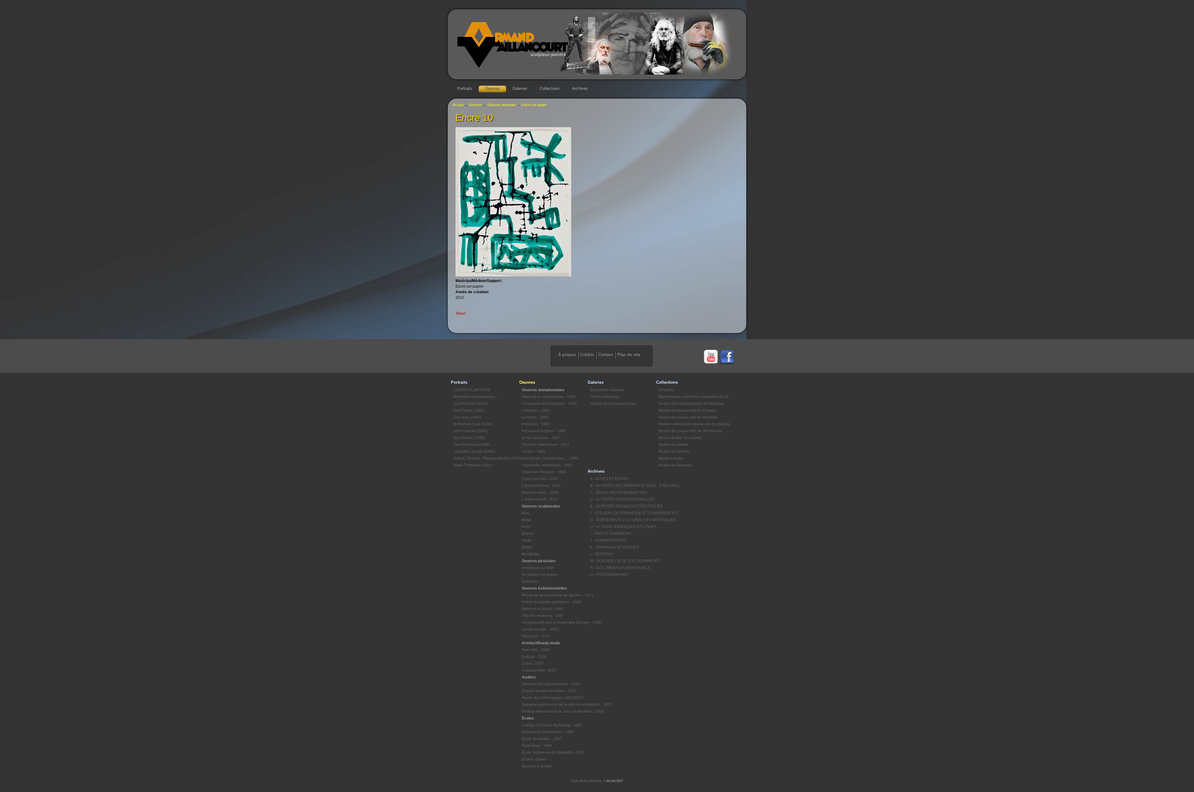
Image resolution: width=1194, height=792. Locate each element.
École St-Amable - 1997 (542, 739)
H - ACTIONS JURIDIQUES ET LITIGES (623, 527)
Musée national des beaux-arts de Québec (691, 424)
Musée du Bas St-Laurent (680, 438)
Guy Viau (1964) (467, 417)
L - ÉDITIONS (601, 554)
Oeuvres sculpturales (541, 506)
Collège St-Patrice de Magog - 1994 (552, 725)
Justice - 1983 (533, 451)
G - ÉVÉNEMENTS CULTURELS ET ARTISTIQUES (623, 520)
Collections (550, 88)
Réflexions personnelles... (475, 397)
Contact (605, 354)
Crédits (587, 354)
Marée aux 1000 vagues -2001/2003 (552, 698)
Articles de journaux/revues (613, 403)
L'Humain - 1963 (536, 410)
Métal (526, 520)
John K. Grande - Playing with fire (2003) (486, 458)
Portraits (464, 88)
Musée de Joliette (673, 444)
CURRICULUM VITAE (471, 390)
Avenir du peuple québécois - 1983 (551, 602)
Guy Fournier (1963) (470, 403)
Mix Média (530, 554)
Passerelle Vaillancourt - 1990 (547, 465)
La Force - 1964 (535, 417)
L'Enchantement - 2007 (541, 486)
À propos (567, 354)
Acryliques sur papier (540, 574)
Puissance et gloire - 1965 (544, 431)
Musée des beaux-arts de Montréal (688, 417)
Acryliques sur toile (538, 568)
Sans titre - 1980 (535, 650)
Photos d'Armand (604, 397)
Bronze (528, 533)
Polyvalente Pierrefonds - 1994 (548, 732)
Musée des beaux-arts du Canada (687, 410)
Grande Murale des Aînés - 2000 (549, 691)
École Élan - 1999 (537, 745)
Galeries (519, 88)
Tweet (460, 313)
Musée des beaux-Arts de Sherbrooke (691, 431)
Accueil (457, 105)
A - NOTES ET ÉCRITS (609, 479)
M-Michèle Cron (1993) (473, 424)
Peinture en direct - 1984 (542, 609)
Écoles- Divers (534, 759)
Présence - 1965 (536, 424)
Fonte (526, 540)
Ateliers (529, 677)
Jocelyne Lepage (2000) (474, 451)
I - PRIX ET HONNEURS (610, 533)
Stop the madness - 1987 (543, 616)
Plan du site (628, 354)
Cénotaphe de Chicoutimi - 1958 (549, 403)
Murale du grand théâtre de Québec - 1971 (555, 595)
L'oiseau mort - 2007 (539, 670)
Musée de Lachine (674, 451)
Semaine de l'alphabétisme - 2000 (551, 684)
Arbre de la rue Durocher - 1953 (549, 397)
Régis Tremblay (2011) (472, 465)
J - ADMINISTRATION (608, 540)
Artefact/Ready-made (541, 643)
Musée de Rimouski (675, 465)
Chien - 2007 (533, 663)
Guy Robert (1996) (469, 438)
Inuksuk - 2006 (534, 657)
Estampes (530, 581)
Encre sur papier (534, 105)
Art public (666, 390)
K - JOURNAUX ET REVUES (614, 547)
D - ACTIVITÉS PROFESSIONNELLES (622, 499)
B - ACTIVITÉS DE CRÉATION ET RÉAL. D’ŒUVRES (623, 486)
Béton (527, 547)
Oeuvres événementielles (544, 588)
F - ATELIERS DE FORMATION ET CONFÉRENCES (623, 513)
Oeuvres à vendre (537, 766)
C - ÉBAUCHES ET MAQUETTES (618, 492)
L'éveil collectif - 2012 (540, 499)
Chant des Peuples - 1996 (544, 472)
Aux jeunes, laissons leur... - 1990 (550, 458)
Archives (580, 88)
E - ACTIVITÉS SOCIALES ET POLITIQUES (623, 506)
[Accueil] (597, 73)
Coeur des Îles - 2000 (540, 479)
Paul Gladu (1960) (468, 410)
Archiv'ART (614, 781)
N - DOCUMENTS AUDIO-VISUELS (620, 568)
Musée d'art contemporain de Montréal (691, 403)
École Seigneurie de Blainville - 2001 (553, 752)
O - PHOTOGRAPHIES (609, 574)
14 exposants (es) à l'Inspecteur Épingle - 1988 (555, 622)
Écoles (528, 718)
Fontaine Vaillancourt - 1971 (545, 444)
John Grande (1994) (470, 431)
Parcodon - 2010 (536, 636)
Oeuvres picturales (501, 105)
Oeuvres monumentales (543, 390)
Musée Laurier (671, 458)
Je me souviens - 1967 (541, 438)
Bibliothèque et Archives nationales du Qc (691, 397)
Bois (525, 513)
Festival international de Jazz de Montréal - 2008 (555, 711)
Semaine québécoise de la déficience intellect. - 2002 (555, 704)
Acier (526, 527)
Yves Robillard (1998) (471, 444)
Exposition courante (607, 390)
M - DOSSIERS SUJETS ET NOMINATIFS (623, 561)
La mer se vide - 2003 (540, 629)
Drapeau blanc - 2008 (540, 492)
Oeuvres (492, 88)
